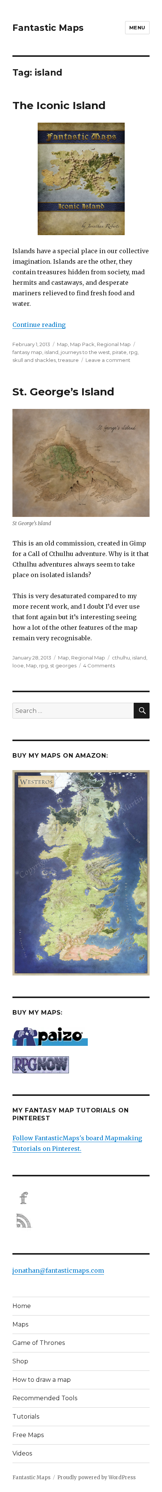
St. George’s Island (63, 391)
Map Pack (82, 344)
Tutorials (25, 1416)
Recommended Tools (44, 1398)
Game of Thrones (38, 1342)
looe (18, 665)
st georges (63, 665)
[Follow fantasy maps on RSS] (81, 1220)
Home (21, 1306)
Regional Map (114, 344)
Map (62, 344)
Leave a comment (108, 360)
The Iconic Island (58, 105)
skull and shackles (34, 360)
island (51, 352)
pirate (119, 352)
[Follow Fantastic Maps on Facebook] (81, 1198)
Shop (20, 1361)
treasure (68, 360)
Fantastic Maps (48, 28)
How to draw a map (41, 1379)
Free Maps (28, 1435)
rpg (133, 352)
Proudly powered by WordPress (96, 1477)
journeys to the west (85, 352)
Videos (22, 1453)
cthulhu (121, 658)
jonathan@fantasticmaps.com (58, 1270)
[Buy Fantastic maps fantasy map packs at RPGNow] (81, 1064)
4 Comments (99, 665)
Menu (137, 27)
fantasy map (27, 352)
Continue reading (39, 324)
